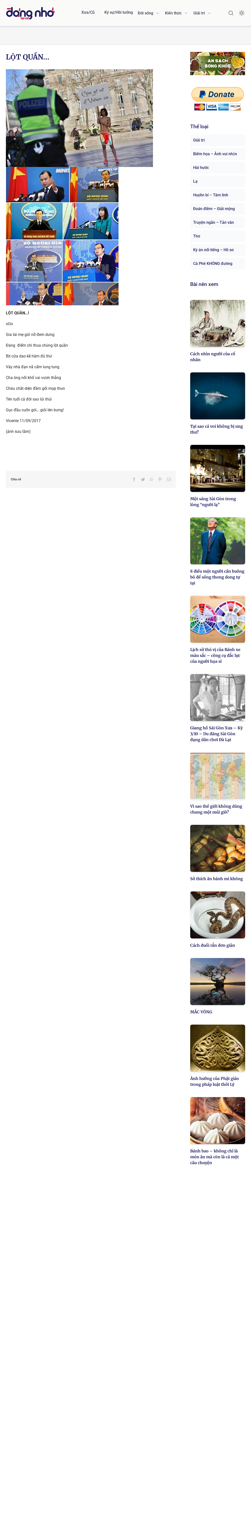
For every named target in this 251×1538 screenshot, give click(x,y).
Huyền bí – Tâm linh (210, 195)
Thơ (196, 236)
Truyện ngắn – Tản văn (213, 222)
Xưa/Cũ (88, 12)
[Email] (169, 479)
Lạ (195, 181)
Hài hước (201, 167)
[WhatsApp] (151, 479)
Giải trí (199, 140)
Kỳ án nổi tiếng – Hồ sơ (213, 250)
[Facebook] (134, 479)
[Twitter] (143, 479)
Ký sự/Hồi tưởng (118, 12)
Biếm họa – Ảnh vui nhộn (215, 154)
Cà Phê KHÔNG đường (212, 263)
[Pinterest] (160, 479)
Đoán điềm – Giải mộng (214, 208)
